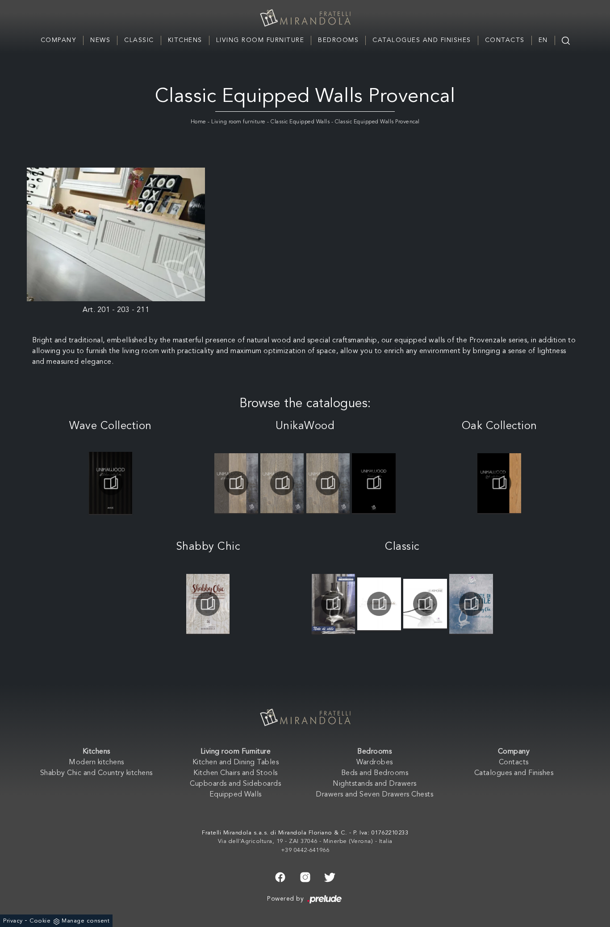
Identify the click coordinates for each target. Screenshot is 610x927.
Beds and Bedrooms (375, 773)
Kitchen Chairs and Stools (235, 773)
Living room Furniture (260, 40)
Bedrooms (338, 40)
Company (59, 40)
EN (543, 40)
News (100, 40)
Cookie (39, 921)
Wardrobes (374, 762)
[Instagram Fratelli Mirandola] (305, 876)
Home (198, 122)
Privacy (13, 921)
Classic (139, 40)
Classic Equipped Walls (300, 122)
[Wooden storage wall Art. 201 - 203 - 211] (116, 234)
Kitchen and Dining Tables (235, 762)
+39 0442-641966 (305, 850)
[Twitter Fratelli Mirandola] (330, 876)
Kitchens (185, 40)
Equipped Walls (235, 794)
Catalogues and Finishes (421, 40)
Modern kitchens (96, 762)
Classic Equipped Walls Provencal (377, 122)
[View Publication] (111, 483)
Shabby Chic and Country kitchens (96, 773)
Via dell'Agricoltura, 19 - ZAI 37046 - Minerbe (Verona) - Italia (305, 841)
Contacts (505, 40)
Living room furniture (238, 122)
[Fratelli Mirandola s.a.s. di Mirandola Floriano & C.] (305, 18)
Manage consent (85, 921)
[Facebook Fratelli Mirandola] (280, 876)
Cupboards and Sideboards (235, 784)
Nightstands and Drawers (375, 784)
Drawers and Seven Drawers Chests (374, 794)
